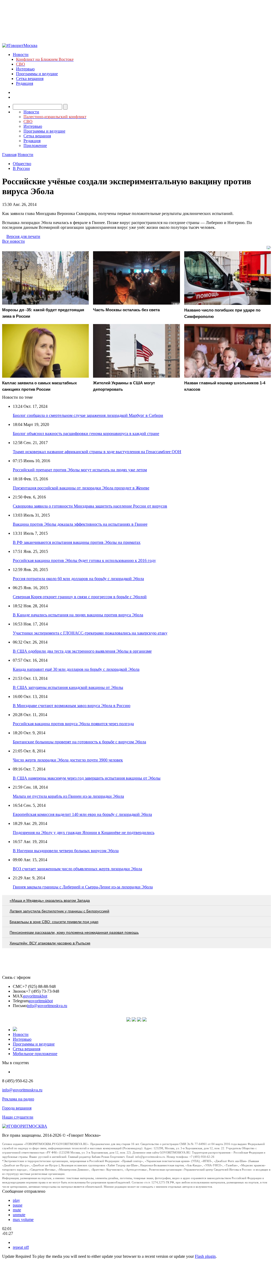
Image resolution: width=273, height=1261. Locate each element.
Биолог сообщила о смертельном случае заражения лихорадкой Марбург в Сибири (88, 415)
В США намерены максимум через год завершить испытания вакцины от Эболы (86, 778)
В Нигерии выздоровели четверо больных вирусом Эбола (66, 850)
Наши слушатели (17, 1117)
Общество (22, 163)
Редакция (24, 83)
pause (17, 1205)
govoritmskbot (35, 996)
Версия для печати (23, 236)
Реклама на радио (18, 1099)
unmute (19, 1214)
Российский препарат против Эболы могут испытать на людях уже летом (80, 470)
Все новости (13, 241)
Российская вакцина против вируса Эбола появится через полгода (73, 723)
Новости (21, 54)
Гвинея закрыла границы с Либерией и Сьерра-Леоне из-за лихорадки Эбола (83, 887)
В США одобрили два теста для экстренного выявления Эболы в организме (82, 651)
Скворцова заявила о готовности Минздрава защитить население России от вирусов (90, 506)
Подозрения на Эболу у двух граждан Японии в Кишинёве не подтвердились (83, 832)
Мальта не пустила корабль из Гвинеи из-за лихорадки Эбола (68, 796)
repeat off (21, 1247)
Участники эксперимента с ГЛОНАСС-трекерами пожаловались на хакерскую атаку (90, 633)
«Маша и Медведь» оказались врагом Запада (50, 900)
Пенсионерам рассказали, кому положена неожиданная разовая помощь (74, 932)
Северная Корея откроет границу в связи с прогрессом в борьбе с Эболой (80, 596)
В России (21, 168)
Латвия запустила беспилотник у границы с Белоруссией (59, 911)
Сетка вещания (29, 78)
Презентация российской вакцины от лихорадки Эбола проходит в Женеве (81, 488)
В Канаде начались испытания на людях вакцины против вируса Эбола (78, 615)
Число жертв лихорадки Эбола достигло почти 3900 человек (68, 760)
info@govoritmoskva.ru (47, 1005)
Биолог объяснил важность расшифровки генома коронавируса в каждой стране (86, 433)
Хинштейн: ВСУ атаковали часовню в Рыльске (50, 943)
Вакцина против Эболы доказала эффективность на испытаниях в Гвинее (80, 524)
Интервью (25, 69)
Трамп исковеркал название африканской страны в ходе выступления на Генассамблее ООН (97, 451)
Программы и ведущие (37, 73)
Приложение (35, 145)
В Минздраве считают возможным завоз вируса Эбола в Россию (71, 705)
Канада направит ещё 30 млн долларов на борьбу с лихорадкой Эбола (76, 669)
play (16, 1200)
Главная (9, 154)
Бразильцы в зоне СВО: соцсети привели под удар (54, 922)
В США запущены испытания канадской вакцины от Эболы (68, 687)
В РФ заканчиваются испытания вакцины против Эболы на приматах (76, 542)
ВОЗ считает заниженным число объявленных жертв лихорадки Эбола (77, 869)
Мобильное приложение (35, 1053)
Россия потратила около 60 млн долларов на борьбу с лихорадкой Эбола (78, 578)
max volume (23, 1219)
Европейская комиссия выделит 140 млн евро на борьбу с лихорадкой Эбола (82, 814)
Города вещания (16, 1108)
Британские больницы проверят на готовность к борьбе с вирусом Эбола (79, 742)
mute (17, 1210)
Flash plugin (205, 1256)
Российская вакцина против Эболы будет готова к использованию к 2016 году (84, 560)
